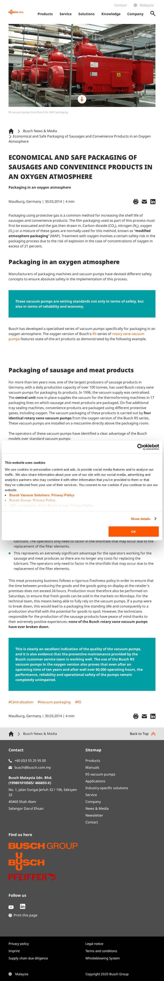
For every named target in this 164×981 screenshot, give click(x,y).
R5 (94, 333)
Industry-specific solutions (106, 788)
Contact (120, 5)
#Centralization (21, 702)
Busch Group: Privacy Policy (32, 500)
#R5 (78, 702)
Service (91, 794)
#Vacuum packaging (54, 702)
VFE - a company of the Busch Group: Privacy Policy (51, 505)
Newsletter (94, 815)
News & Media (97, 808)
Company (93, 801)
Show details (140, 518)
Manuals (92, 767)
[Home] (12, 131)
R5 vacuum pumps (100, 774)
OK (133, 531)
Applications (95, 781)
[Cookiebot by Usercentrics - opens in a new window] (140, 447)
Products (92, 760)
